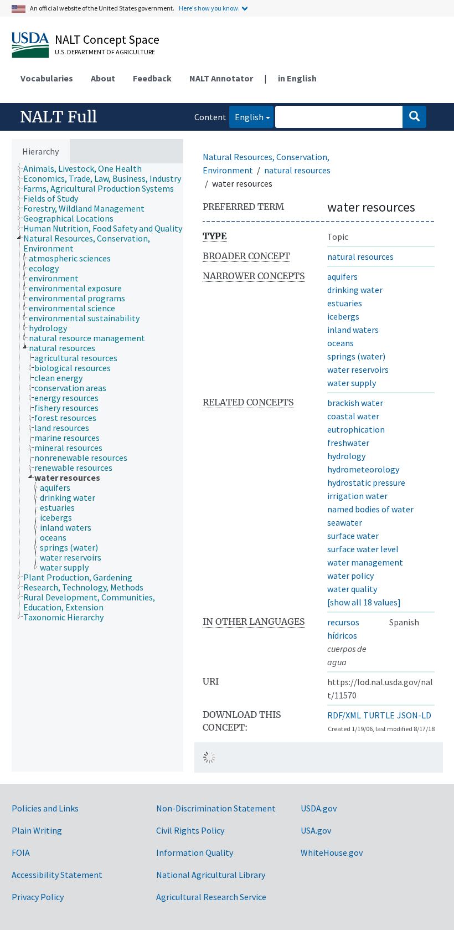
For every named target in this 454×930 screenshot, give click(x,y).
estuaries (344, 303)
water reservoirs (358, 369)
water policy (350, 575)
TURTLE (379, 715)
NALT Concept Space (107, 39)
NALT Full (58, 117)
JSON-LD (414, 715)
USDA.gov (319, 808)
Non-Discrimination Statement (216, 808)
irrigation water (357, 495)
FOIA (21, 852)
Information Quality (194, 852)
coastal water (353, 416)
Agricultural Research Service (211, 896)
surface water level (363, 548)
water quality (352, 588)
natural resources (297, 170)
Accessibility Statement (57, 874)
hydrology (346, 455)
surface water (353, 535)
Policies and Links (45, 808)
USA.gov (316, 830)
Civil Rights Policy (190, 830)
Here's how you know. (209, 8)
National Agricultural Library (210, 874)
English (246, 116)
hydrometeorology (363, 469)
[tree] (97, 467)
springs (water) (356, 356)
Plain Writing (37, 830)
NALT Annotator (221, 78)
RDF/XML (344, 715)
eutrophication (356, 429)
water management (365, 562)
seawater (344, 522)
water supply (351, 382)
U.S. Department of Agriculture (105, 52)
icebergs (343, 316)
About (103, 78)
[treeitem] (87, 168)
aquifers (342, 276)
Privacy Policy (38, 896)
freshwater (348, 442)
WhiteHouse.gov (332, 852)
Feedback (152, 78)
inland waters (353, 329)
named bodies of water (370, 509)
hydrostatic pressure (366, 482)
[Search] (414, 117)
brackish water (355, 402)
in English (297, 78)
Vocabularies (46, 78)
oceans (340, 342)
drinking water (355, 289)
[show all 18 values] (364, 602)
